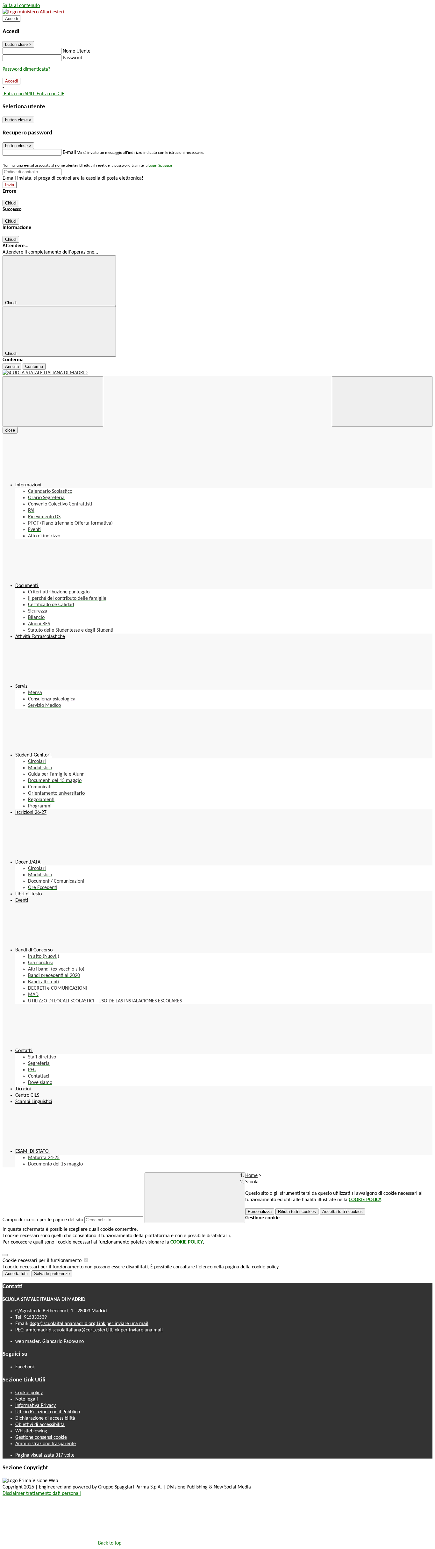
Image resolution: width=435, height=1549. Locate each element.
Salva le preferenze (52, 1273)
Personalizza (260, 1211)
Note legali (26, 1399)
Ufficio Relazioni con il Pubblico (47, 1412)
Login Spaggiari (161, 165)
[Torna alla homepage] (217, 373)
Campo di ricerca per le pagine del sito (43, 1220)
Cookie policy (29, 1392)
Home (251, 1175)
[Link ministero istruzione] (33, 12)
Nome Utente (76, 51)
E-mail (69, 152)
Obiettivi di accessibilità (40, 1424)
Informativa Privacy (35, 1405)
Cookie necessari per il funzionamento (43, 1260)
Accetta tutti (342, 1211)
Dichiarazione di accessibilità (45, 1418)
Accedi (11, 18)
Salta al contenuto (21, 5)
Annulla (12, 366)
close (10, 430)
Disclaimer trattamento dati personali (42, 1493)
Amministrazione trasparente (45, 1443)
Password (72, 58)
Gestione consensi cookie (41, 1437)
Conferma (34, 366)
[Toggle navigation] (53, 401)
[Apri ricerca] (382, 401)
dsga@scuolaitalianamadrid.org (89, 1323)
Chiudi (11, 203)
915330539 (35, 1317)
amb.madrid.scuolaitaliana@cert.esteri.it (94, 1330)
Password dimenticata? (26, 69)
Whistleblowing (31, 1431)
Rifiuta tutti (297, 1211)
